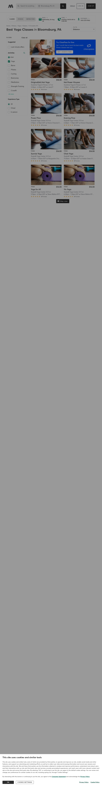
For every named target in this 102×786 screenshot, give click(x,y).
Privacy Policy (85, 776)
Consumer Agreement (59, 776)
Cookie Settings (25, 782)
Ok (8, 782)
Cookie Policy (95, 782)
